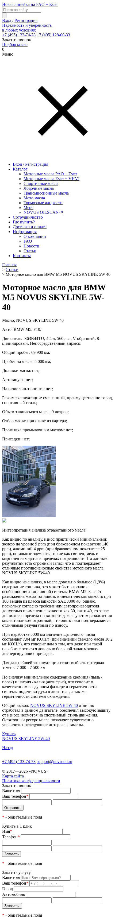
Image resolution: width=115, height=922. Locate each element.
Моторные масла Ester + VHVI (51, 178)
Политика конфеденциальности (31, 780)
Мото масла (34, 198)
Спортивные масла (41, 183)
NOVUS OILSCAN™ (43, 212)
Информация (25, 231)
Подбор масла (15, 44)
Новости (31, 246)
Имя (7, 831)
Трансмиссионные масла (46, 193)
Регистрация (25, 20)
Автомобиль (13, 894)
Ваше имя (11, 790)
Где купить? (24, 222)
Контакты (22, 255)
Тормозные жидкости (43, 202)
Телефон (11, 837)
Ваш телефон (15, 796)
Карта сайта (13, 776)
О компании (35, 236)
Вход (7, 20)
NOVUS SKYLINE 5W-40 (54, 705)
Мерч (28, 207)
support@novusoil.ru (54, 761)
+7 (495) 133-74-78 (19, 35)
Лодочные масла (39, 188)
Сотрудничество (28, 217)
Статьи (30, 251)
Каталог (20, 169)
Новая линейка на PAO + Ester (30, 4)
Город (7, 888)
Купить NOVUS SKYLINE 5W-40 (26, 736)
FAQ (28, 241)
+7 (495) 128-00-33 (53, 35)
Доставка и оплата (30, 226)
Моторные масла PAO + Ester (50, 174)
